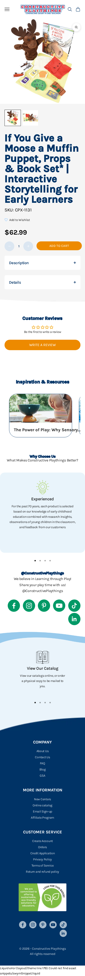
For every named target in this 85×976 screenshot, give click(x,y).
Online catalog (42, 805)
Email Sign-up (42, 811)
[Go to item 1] (13, 118)
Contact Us (42, 757)
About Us (42, 751)
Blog (42, 769)
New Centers (42, 799)
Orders (42, 847)
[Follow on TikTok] (74, 605)
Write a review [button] (42, 345)
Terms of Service (43, 865)
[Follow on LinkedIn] (74, 619)
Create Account (42, 841)
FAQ (42, 763)
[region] (42, 513)
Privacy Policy (42, 859)
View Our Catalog (42, 668)
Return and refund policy (42, 872)
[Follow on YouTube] (59, 605)
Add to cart (59, 246)
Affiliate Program (42, 818)
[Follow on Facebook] (13, 605)
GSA (42, 776)
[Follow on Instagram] (29, 605)
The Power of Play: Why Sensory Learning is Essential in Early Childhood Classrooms (48, 429)
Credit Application (42, 853)
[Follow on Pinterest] (44, 605)
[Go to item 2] (30, 118)
